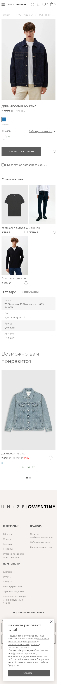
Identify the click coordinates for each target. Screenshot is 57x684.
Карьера (7, 544)
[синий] (4, 119)
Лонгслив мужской (14, 278)
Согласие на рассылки (41, 547)
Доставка (7, 572)
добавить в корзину (21, 151)
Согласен (28, 673)
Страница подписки (13, 591)
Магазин (7, 539)
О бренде (8, 534)
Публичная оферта (40, 542)
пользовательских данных (23, 644)
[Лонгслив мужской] (15, 255)
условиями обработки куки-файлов (28, 640)
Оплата (7, 577)
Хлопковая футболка (15, 228)
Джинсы (34, 228)
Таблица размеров (40, 131)
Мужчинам (45, 14)
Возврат (7, 581)
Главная (6, 15)
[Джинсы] (42, 205)
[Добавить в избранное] (53, 151)
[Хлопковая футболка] (15, 205)
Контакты (8, 549)
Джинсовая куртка (13, 453)
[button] (27, 477)
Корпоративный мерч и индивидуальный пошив (14, 599)
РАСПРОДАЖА (24, 14)
